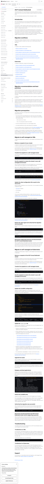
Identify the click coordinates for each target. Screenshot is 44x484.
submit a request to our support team (27, 456)
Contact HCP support (33, 262)
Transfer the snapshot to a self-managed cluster (23, 50)
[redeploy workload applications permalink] (31, 370)
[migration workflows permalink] (28, 37)
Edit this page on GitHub (19, 460)
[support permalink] (20, 453)
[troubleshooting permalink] (26, 423)
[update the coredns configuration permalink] (33, 288)
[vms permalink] (17, 44)
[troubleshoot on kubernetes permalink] (30, 443)
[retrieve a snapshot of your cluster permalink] (33, 143)
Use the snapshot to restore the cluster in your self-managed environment (28, 52)
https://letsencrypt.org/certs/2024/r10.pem (24, 342)
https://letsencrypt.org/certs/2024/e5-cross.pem (25, 339)
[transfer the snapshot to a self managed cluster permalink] (39, 152)
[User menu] (42, 1)
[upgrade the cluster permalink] (25, 357)
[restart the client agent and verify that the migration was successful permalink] (42, 222)
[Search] (39, 1)
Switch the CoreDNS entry (20, 78)
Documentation (23, 7)
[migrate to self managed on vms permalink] (36, 137)
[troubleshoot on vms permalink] (26, 429)
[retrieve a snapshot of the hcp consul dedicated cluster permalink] (42, 255)
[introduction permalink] (23, 19)
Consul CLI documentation (36, 179)
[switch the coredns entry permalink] (28, 394)
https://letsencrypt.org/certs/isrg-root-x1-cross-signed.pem (26, 335)
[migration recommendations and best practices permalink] (42, 86)
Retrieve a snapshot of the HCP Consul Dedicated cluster (25, 65)
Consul (19, 7)
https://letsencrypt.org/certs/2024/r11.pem (24, 344)
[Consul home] (3, 4)
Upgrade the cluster (19, 74)
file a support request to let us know (33, 132)
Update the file (20, 72)
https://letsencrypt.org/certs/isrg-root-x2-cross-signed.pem (26, 337)
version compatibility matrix (37, 127)
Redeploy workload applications (21, 76)
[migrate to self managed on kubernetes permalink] (40, 249)
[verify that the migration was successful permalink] (36, 404)
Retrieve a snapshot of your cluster (21, 48)
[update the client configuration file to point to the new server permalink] (42, 182)
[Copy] (41, 158)
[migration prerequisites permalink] (30, 110)
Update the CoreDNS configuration (21, 70)
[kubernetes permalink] (21, 61)
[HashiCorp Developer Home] (5, 1)
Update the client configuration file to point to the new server (26, 54)
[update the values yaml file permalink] (28, 323)
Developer (16, 7)
